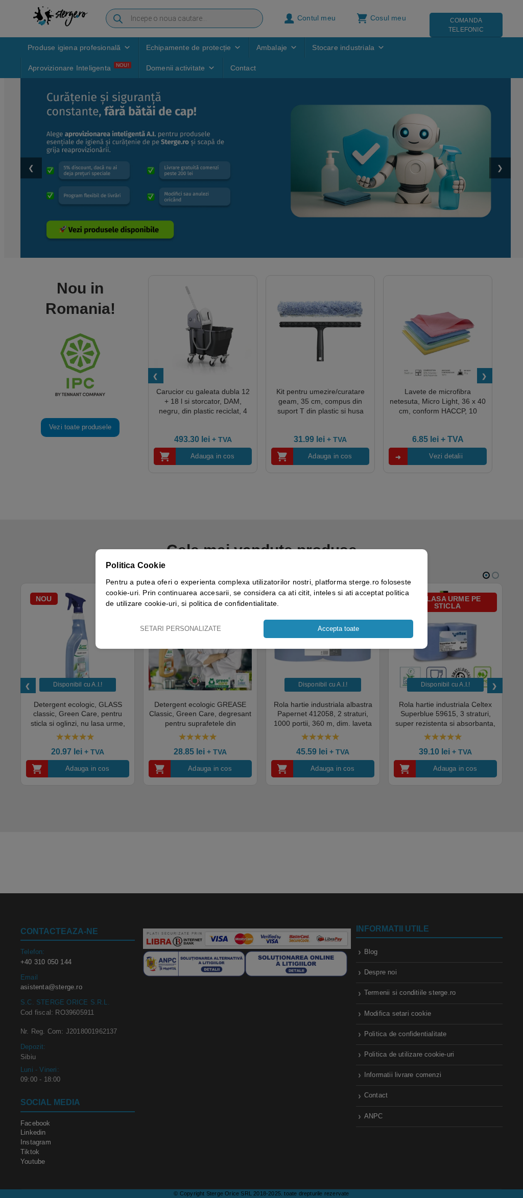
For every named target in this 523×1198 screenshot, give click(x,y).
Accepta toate (338, 628)
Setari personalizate (180, 628)
